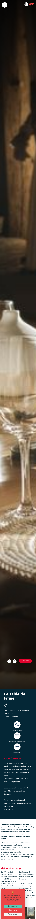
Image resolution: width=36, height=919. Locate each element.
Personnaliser (12, 914)
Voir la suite (8, 809)
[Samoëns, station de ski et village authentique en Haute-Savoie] (31, 4)
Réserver (25, 661)
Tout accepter (12, 906)
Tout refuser (13, 910)
